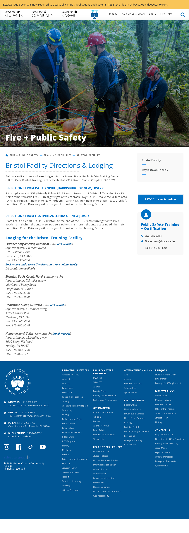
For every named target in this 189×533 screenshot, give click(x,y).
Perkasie (13, 422)
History (158, 422)
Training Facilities (57, 155)
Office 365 (97, 382)
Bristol (13, 412)
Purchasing (129, 435)
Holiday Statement (101, 486)
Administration (100, 469)
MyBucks (166, 14)
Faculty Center (100, 391)
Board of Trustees (163, 404)
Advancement (99, 473)
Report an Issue (162, 452)
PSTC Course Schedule (160, 199)
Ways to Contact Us (164, 434)
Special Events (130, 392)
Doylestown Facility (155, 170)
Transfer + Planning (71, 481)
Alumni (127, 379)
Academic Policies (101, 451)
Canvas (96, 386)
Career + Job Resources (72, 396)
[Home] (7, 155)
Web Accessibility (101, 495)
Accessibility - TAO (70, 374)
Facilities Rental (131, 427)
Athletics (97, 416)
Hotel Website (63, 244)
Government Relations (165, 413)
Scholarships (130, 388)
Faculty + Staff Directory (166, 443)
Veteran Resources (70, 490)
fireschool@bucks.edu (160, 241)
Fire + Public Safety (24, 155)
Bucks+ (96, 421)
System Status (161, 465)
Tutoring (66, 485)
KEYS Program (68, 441)
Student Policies (100, 455)
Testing (65, 476)
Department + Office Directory (169, 439)
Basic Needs (67, 388)
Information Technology (104, 464)
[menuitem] (13, 14)
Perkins (65, 454)
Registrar (66, 463)
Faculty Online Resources (105, 395)
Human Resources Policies (105, 460)
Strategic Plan (161, 417)
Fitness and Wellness (72, 432)
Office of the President (165, 408)
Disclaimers (98, 482)
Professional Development (105, 400)
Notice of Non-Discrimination (107, 491)
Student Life (98, 439)
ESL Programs (68, 423)
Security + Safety (69, 467)
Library (112, 14)
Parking (128, 422)
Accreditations (162, 395)
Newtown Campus (132, 409)
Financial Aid (68, 427)
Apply (152, 14)
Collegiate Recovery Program (75, 405)
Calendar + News (133, 14)
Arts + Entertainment (103, 412)
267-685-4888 (153, 236)
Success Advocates (70, 472)
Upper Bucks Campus (134, 418)
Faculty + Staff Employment (168, 383)
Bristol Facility (88, 155)
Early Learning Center (72, 419)
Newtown (14, 402)
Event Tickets (99, 430)
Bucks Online (16, 433)
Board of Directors (133, 383)
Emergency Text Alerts (165, 461)
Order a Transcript (164, 456)
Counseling (67, 410)
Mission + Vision (163, 400)
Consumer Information (104, 478)
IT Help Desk (68, 436)
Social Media (161, 447)
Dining (65, 414)
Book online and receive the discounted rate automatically (42, 264)
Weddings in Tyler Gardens (136, 431)
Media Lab (67, 450)
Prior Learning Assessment (75, 459)
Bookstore (67, 392)
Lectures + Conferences (104, 434)
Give (126, 374)
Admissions (67, 379)
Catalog (65, 401)
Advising (66, 383)
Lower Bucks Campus (134, 413)
